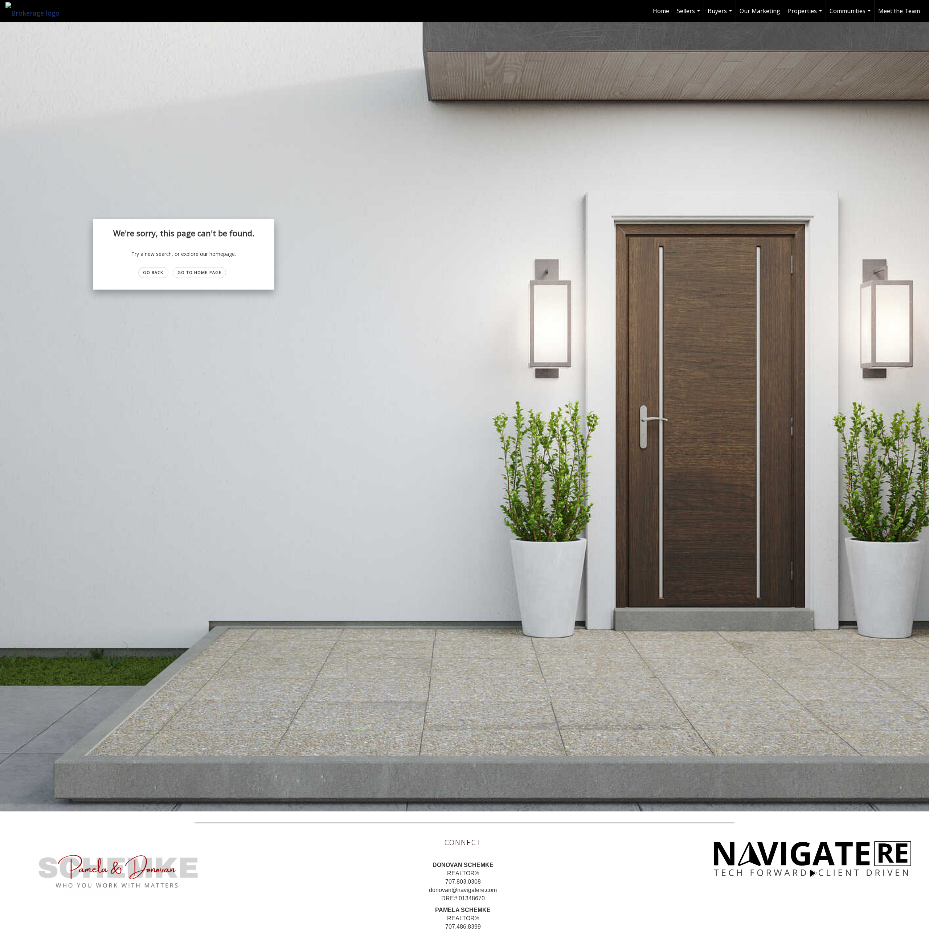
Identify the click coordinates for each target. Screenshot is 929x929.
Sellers (689, 14)
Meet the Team (899, 11)
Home (661, 11)
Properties (806, 14)
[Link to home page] (36, 11)
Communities (851, 14)
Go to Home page (199, 272)
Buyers (721, 14)
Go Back (153, 272)
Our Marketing (760, 11)
